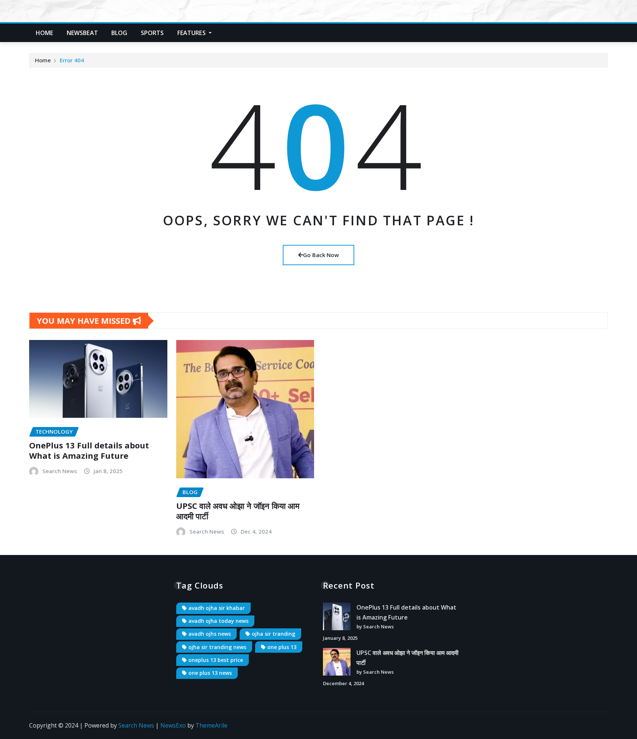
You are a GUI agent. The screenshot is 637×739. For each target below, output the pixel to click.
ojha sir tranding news (217, 646)
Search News (59, 471)
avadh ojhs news (209, 633)
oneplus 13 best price (215, 659)
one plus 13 (281, 646)
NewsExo (173, 725)
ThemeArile (211, 725)
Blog (119, 33)
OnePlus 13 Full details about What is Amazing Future (89, 450)
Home (44, 33)
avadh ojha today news (218, 620)
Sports (152, 33)
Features (192, 33)
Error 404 (72, 60)
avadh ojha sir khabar (216, 607)
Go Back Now (321, 255)
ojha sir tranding (273, 633)
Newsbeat (82, 33)
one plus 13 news (210, 672)
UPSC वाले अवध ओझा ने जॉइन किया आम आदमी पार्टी (237, 511)
